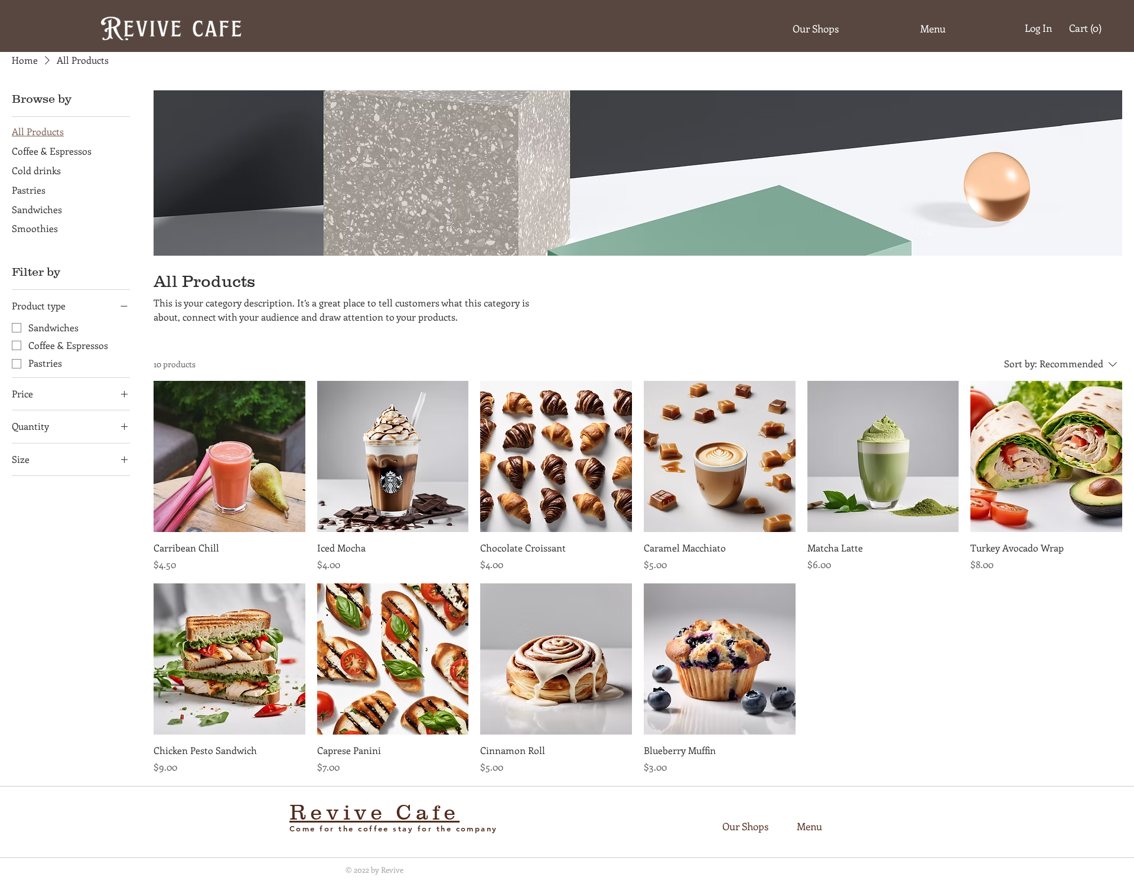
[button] (1086, 28)
